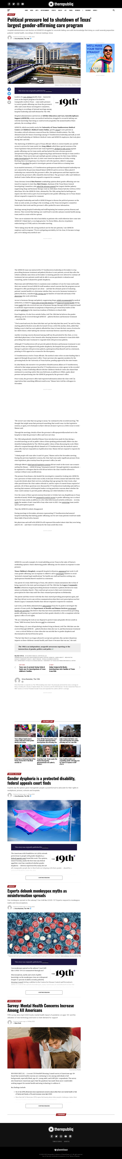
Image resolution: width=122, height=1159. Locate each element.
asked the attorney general (46, 186)
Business (77, 10)
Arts (37, 10)
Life (65, 10)
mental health (69, 303)
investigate (60, 574)
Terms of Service (57, 1141)
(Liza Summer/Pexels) (75, 1069)
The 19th (49, 91)
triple (17, 502)
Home (26, 10)
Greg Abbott (60, 657)
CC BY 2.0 (77, 956)
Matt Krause (37, 659)
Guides (95, 10)
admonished (47, 606)
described (25, 163)
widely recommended (64, 300)
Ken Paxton (68, 657)
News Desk (18, 1023)
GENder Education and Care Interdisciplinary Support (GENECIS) (34, 657)
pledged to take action (62, 149)
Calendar (88, 10)
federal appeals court (18, 858)
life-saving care (40, 294)
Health (60, 10)
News (31, 10)
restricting (65, 502)
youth (21, 305)
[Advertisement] (48, 251)
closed (57, 130)
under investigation (22, 158)
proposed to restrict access (45, 497)
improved (60, 303)
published (24, 310)
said (42, 622)
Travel (71, 10)
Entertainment (45, 10)
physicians (18, 296)
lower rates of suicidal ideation (43, 303)
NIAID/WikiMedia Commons (68, 956)
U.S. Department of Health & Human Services (29, 660)
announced (62, 571)
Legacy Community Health (23, 659)
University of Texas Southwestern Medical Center (59, 660)
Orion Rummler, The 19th (22, 38)
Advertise (66, 1141)
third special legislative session (39, 464)
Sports (54, 10)
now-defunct (28, 97)
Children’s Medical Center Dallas (36, 656)
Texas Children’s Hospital (51, 659)
